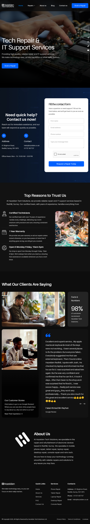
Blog (52, 5)
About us (43, 5)
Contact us (63, 5)
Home (20, 5)
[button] (31, 5)
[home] (8, 5)
